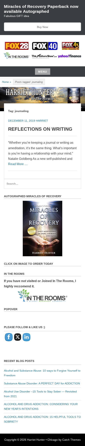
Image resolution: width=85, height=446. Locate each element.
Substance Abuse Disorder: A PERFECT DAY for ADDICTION (42, 383)
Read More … (18, 164)
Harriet (42, 120)
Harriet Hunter (36, 439)
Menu (42, 71)
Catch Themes (71, 439)
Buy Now (42, 27)
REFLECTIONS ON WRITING (40, 129)
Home (6, 82)
